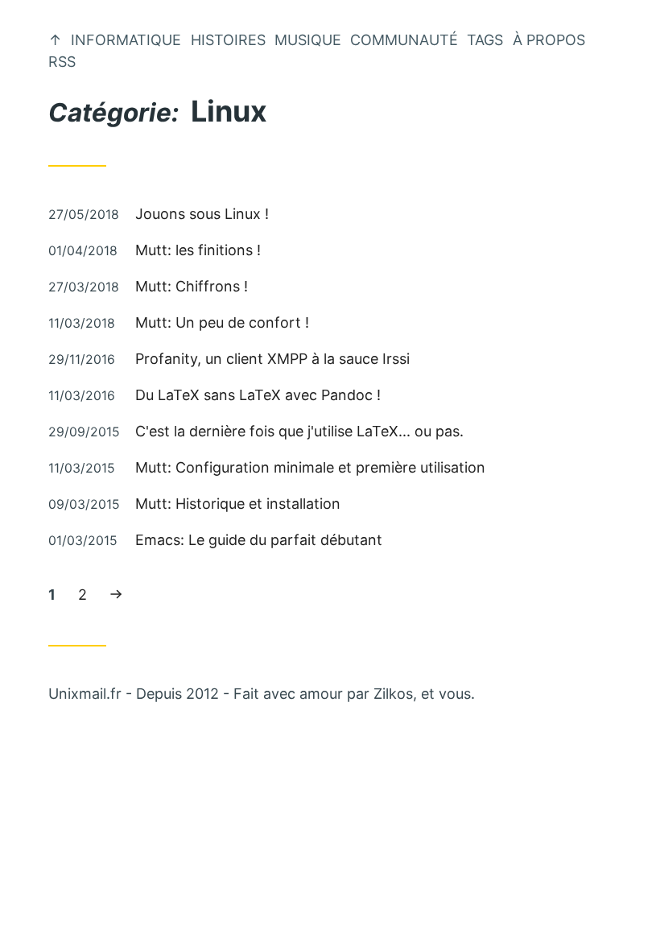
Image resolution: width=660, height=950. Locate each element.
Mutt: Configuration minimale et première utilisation (310, 467)
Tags (485, 39)
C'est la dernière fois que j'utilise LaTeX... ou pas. (299, 431)
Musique (307, 39)
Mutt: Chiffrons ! (191, 286)
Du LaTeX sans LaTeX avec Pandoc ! (258, 394)
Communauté (404, 39)
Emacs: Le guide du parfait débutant (258, 539)
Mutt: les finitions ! (198, 250)
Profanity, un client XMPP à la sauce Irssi (272, 358)
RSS (62, 61)
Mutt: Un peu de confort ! (222, 322)
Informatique (126, 39)
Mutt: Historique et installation (237, 503)
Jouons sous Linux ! (202, 213)
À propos (549, 39)
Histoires (228, 39)
